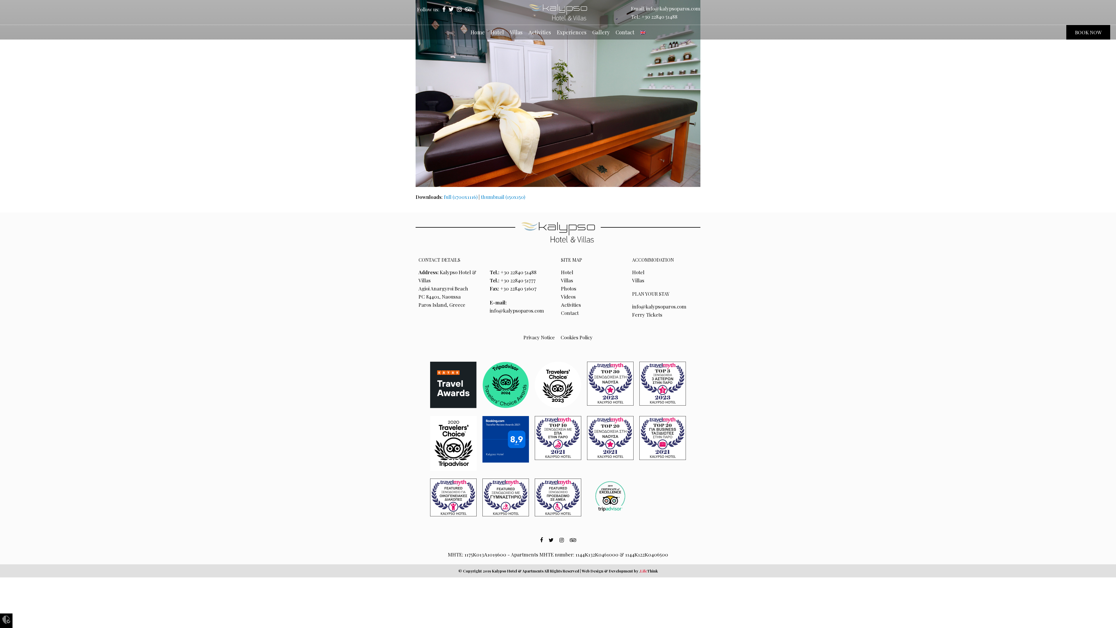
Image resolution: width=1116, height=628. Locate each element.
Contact (570, 313)
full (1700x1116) (460, 197)
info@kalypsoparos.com (673, 8)
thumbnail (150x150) (503, 197)
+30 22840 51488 (659, 16)
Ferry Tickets (647, 314)
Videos (568, 296)
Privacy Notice (539, 337)
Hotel (567, 272)
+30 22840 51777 (518, 280)
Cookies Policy (577, 337)
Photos (568, 288)
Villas (567, 280)
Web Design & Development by (620, 570)
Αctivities (571, 304)
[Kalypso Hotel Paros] (558, 12)
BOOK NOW (1088, 32)
